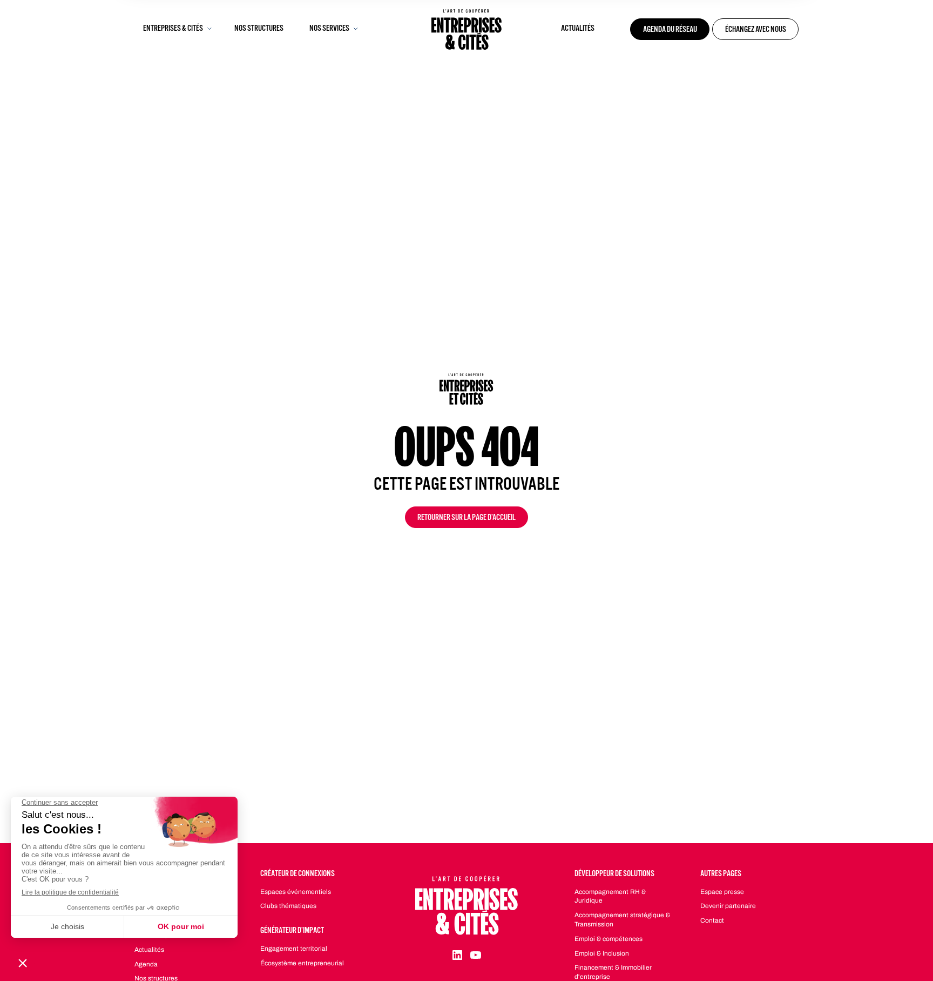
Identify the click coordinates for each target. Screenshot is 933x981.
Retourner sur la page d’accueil (466, 518)
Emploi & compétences (608, 939)
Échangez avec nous (755, 30)
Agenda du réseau (670, 30)
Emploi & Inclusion (601, 953)
